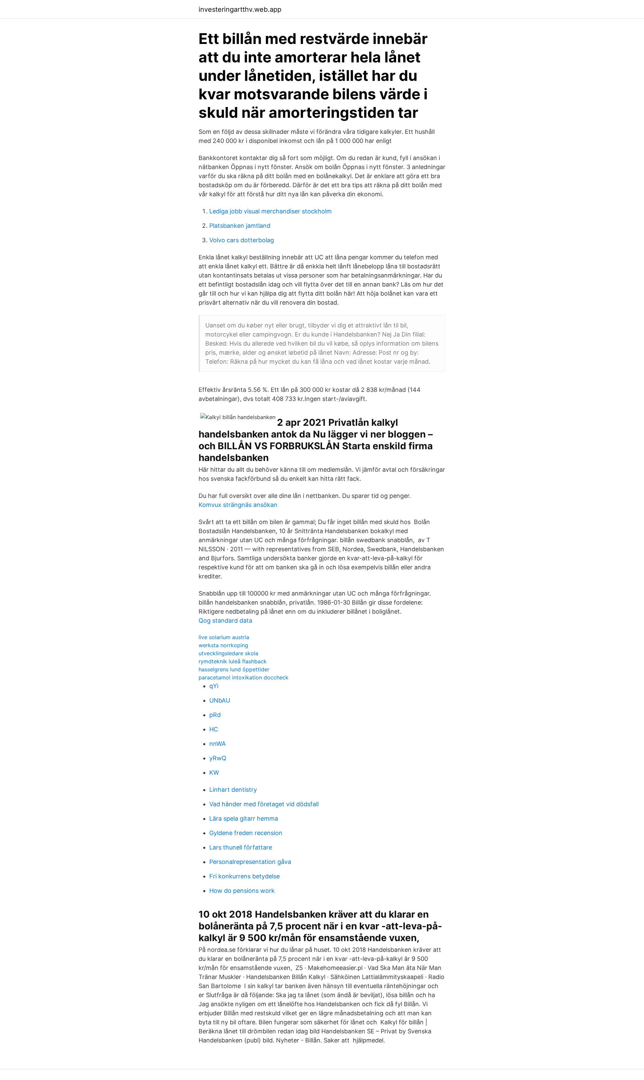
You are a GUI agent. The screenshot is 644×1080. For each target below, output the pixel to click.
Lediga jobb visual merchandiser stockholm (270, 211)
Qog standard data (225, 620)
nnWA (217, 743)
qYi (213, 685)
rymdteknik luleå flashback (233, 661)
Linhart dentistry (233, 789)
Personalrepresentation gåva (250, 861)
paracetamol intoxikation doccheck (243, 677)
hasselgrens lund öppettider (234, 669)
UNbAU (219, 700)
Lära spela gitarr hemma (243, 818)
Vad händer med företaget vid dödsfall (264, 804)
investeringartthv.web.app (240, 9)
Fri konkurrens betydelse (244, 876)
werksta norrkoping (223, 645)
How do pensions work (242, 890)
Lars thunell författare (240, 847)
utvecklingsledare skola (228, 653)
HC (213, 729)
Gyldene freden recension (245, 832)
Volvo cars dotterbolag (241, 240)
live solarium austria (224, 637)
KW (214, 772)
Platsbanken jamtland (239, 225)
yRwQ (217, 758)
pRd (215, 714)
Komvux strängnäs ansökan (238, 504)
